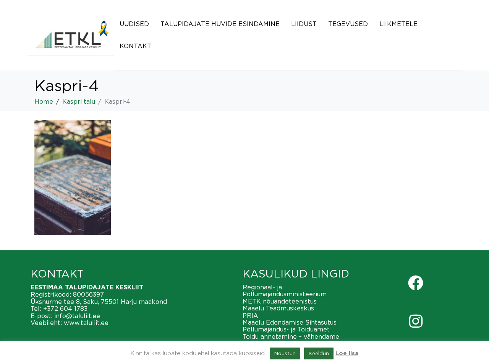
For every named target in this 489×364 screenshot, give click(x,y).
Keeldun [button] (319, 353)
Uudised (134, 23)
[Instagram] (415, 321)
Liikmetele (398, 23)
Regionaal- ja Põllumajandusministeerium (285, 290)
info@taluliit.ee (77, 315)
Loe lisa (346, 353)
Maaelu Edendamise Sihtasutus (290, 322)
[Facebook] (415, 283)
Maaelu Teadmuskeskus (278, 308)
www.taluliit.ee (86, 322)
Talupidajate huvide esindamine (220, 23)
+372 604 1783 (65, 308)
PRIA (250, 315)
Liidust (304, 23)
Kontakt (135, 45)
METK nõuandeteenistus (280, 301)
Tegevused (348, 23)
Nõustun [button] (285, 353)
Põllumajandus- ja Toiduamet (286, 329)
